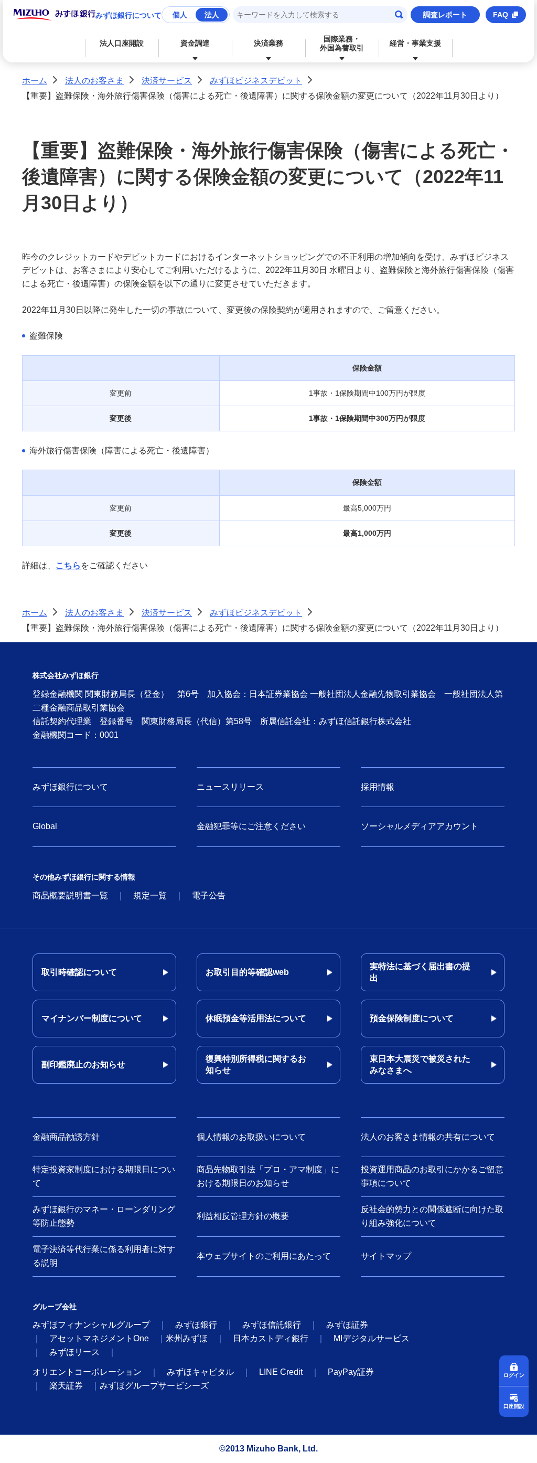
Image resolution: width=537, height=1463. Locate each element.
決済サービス (167, 80)
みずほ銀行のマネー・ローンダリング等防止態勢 (104, 1216)
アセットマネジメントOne (99, 1338)
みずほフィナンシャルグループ (91, 1324)
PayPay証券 (351, 1371)
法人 (212, 14)
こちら (68, 565)
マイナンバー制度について (91, 1018)
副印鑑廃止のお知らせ (83, 1064)
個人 (180, 14)
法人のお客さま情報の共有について (428, 1136)
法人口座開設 (122, 43)
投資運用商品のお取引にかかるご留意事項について (432, 1176)
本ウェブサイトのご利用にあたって (264, 1256)
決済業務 (268, 43)
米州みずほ (187, 1338)
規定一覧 (150, 895)
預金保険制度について (412, 1018)
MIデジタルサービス (372, 1338)
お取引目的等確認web (247, 972)
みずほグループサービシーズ (154, 1385)
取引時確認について (79, 972)
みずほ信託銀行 (271, 1324)
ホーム (34, 80)
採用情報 (377, 786)
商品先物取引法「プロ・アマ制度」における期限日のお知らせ (268, 1176)
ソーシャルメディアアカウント (419, 826)
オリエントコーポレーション (87, 1371)
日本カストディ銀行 (270, 1338)
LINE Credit (281, 1371)
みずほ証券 (347, 1324)
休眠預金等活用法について (256, 1018)
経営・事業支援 (415, 43)
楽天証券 (66, 1385)
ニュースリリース (230, 786)
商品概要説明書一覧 (70, 895)
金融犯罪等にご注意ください (251, 826)
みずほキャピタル (200, 1371)
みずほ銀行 (196, 1324)
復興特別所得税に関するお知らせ (256, 1064)
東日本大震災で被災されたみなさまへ (420, 1064)
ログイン (513, 1375)
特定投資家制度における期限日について (104, 1176)
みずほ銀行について (128, 15)
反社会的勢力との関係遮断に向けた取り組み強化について (432, 1216)
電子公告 (208, 895)
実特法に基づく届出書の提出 (420, 972)
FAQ (500, 14)
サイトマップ (386, 1256)
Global (45, 826)
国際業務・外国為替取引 (342, 43)
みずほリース (74, 1352)
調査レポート (445, 14)
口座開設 (513, 1406)
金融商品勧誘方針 (66, 1136)
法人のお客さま (94, 80)
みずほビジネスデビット (256, 80)
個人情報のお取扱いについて (251, 1136)
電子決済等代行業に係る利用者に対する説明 (104, 1256)
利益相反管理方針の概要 (243, 1216)
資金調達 (195, 43)
